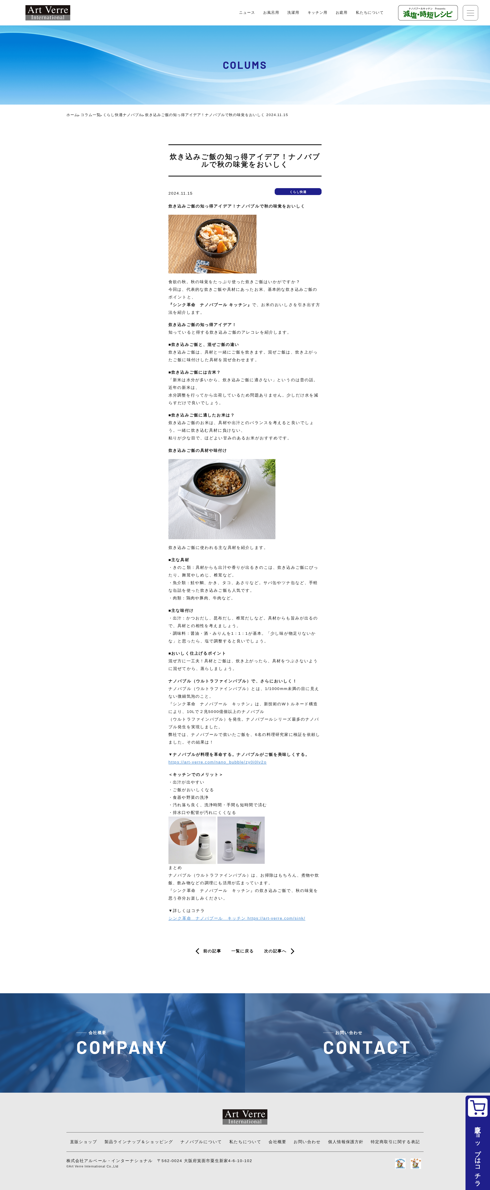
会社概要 (277, 1142)
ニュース (247, 13)
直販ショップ (83, 1142)
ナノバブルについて (201, 1142)
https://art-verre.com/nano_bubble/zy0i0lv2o (217, 762)
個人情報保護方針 (345, 1142)
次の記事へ (275, 951)
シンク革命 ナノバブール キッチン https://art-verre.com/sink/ (236, 918)
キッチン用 (317, 13)
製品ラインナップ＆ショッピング (139, 1142)
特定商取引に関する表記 (395, 1142)
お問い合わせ (307, 1142)
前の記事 (212, 951)
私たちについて (370, 13)
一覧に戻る (242, 951)
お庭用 (342, 13)
